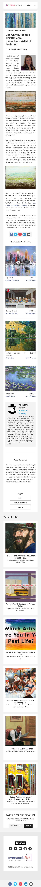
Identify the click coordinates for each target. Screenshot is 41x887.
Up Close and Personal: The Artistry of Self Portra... (20, 557)
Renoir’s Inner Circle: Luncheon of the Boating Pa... (20, 701)
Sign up (28, 825)
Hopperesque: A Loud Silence (20, 749)
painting (20, 507)
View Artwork (31, 280)
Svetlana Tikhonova (12, 280)
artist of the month (20, 503)
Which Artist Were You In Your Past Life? (20, 653)
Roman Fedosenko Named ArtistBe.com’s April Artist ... (20, 798)
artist (20, 498)
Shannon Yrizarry (21, 49)
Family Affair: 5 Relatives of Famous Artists (20, 605)
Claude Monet (10, 396)
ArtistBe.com (9, 31)
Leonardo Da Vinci (11, 313)
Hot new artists (20, 31)
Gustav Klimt (9, 358)
